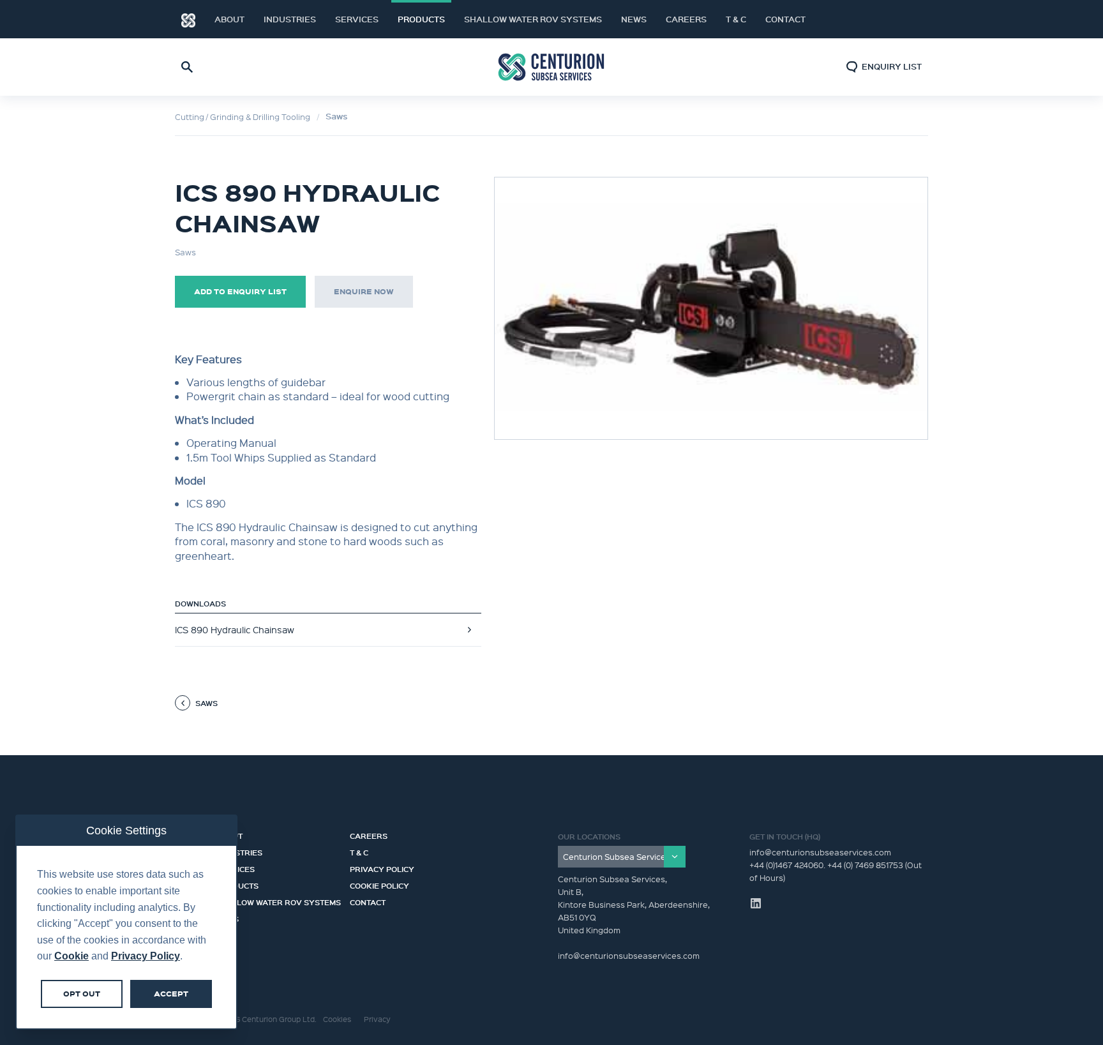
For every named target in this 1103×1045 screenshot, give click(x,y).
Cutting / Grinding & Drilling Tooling (242, 116)
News (634, 19)
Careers (686, 19)
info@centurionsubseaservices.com (820, 851)
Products (421, 19)
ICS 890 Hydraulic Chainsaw (234, 629)
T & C (736, 19)
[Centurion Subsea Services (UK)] (551, 67)
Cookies (337, 1019)
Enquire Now (364, 291)
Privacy (377, 1019)
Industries (290, 19)
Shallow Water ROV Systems (533, 19)
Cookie (71, 956)
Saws (337, 116)
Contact (785, 19)
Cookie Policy (379, 884)
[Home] (188, 19)
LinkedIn (902, 19)
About (229, 19)
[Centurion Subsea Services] (622, 857)
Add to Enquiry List (240, 291)
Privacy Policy (382, 867)
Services (357, 19)
